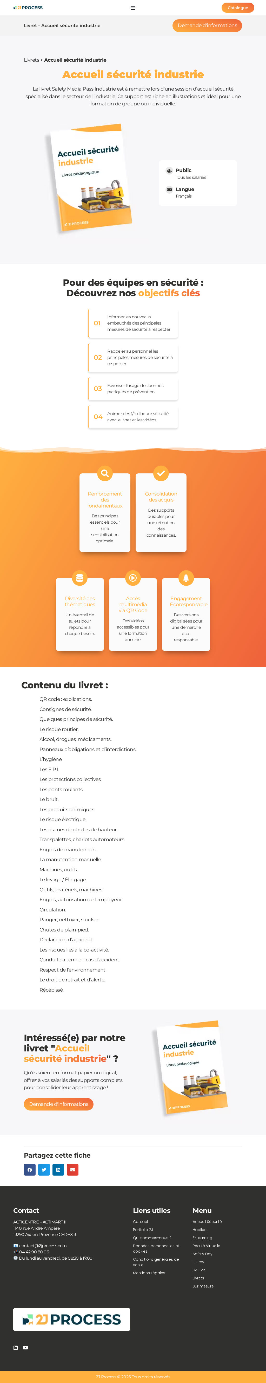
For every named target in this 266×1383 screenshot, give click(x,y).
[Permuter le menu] (133, 7)
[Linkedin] (15, 1347)
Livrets (31, 60)
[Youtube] (25, 1347)
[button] (30, 1170)
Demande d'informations (207, 25)
